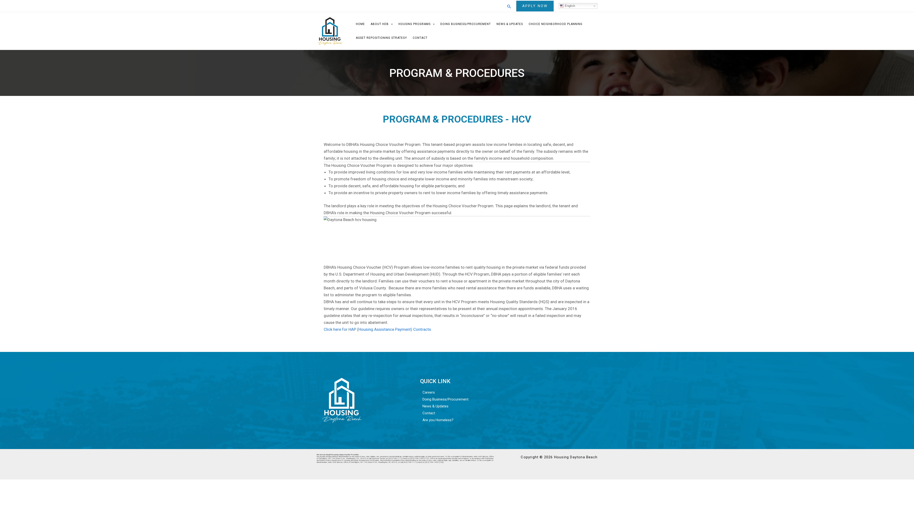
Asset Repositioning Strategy (381, 38)
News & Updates (510, 24)
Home (360, 24)
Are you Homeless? (437, 420)
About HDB (380, 24)
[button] (509, 6)
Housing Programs (414, 24)
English (569, 6)
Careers (428, 392)
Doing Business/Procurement (465, 24)
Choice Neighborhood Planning (555, 24)
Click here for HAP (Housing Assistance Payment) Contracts (377, 329)
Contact (420, 38)
